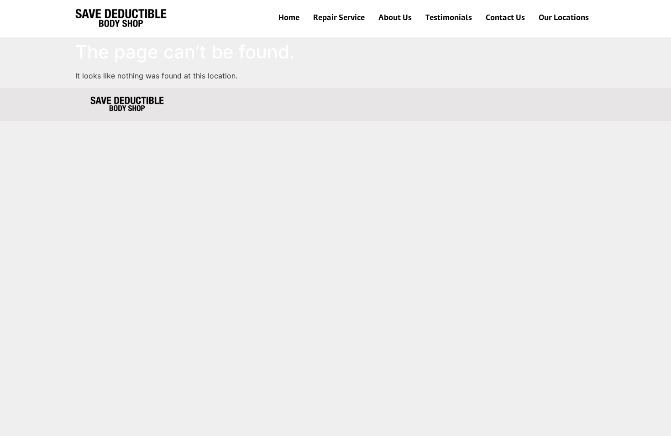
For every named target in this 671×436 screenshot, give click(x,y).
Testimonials (448, 18)
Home (288, 18)
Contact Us (505, 18)
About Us (395, 18)
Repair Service (339, 18)
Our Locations (564, 18)
